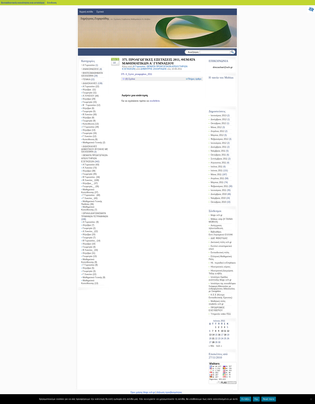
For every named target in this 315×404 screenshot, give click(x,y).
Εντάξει (246, 399)
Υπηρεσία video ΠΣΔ (221, 314)
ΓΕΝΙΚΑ (86, 79)
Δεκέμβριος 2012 (219, 119)
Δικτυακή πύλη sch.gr (221, 242)
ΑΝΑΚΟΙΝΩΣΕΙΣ (91, 69)
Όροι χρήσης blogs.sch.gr (143, 392)
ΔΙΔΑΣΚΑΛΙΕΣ (90, 83)
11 (225, 331)
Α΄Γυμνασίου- (89, 222)
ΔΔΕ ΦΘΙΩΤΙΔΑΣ (219, 238)
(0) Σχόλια (130, 79)
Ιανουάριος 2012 (218, 143)
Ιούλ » (219, 346)
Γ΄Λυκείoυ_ (88, 198)
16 (219, 335)
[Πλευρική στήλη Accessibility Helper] (311, 9)
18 (225, 335)
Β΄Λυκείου (87, 114)
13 (210, 335)
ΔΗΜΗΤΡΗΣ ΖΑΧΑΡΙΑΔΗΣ (154, 69)
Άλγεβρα (87, 99)
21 (213, 338)
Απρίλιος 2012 (217, 131)
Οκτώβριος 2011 (218, 155)
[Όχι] (311, 399)
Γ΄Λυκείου (87, 136)
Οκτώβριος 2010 (218, 202)
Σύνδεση (51, 2)
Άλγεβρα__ (88, 183)
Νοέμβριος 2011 (218, 151)
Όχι (256, 399)
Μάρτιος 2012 (217, 135)
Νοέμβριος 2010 (218, 198)
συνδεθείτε (155, 101)
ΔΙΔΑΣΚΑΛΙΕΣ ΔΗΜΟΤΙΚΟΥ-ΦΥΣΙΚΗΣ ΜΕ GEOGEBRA (94, 149)
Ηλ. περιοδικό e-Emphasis (223, 263)
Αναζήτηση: (193, 52)
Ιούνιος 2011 (216, 170)
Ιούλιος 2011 (216, 166)
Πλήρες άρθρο (194, 79)
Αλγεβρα (87, 225)
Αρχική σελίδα (86, 11)
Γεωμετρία (87, 92)
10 (222, 331)
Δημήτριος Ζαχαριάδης (94, 18)
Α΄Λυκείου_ (88, 231)
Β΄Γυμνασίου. (89, 177)
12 (228, 331)
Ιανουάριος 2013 (218, 115)
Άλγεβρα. (87, 89)
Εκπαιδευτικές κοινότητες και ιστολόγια (22, 2)
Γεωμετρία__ (89, 186)
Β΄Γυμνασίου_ (89, 240)
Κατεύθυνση (88, 124)
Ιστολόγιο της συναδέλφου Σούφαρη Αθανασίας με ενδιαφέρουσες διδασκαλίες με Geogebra (222, 287)
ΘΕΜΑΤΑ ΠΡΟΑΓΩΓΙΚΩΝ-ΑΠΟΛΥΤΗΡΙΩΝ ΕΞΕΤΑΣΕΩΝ (94, 158)
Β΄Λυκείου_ (88, 180)
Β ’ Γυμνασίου (89, 105)
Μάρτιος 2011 (217, 182)
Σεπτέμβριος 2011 (219, 159)
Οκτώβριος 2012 (218, 123)
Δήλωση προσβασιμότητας (169, 392)
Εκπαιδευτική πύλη (220, 252)
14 (213, 335)
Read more (268, 399)
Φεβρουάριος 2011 (219, 186)
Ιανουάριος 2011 (218, 190)
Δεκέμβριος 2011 (218, 147)
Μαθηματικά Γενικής (92, 142)
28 (213, 342)
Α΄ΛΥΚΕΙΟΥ (88, 96)
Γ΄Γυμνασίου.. (89, 195)
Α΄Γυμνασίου (89, 65)
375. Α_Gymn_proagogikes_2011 (136, 74)
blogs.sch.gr (216, 215)
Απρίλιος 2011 (217, 178)
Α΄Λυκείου (87, 168)
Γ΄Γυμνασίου (88, 127)
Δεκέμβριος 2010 (219, 194)
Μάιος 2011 (216, 174)
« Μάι (211, 346)
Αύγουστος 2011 (218, 162)
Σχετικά (100, 11)
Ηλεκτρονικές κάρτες (220, 267)
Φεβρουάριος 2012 (219, 139)
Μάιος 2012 (216, 127)
